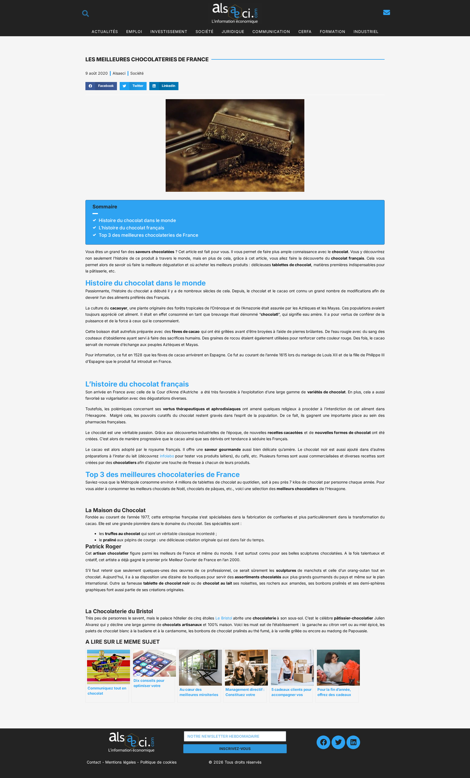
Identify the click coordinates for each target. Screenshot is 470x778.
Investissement (168, 31)
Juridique (233, 31)
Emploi (134, 31)
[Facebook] (323, 742)
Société (205, 31)
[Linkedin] (353, 742)
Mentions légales (120, 762)
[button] (101, 86)
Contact (94, 762)
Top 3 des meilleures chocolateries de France (148, 235)
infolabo (167, 456)
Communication (271, 31)
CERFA (305, 31)
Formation (332, 31)
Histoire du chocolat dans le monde (137, 220)
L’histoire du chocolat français (131, 227)
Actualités (105, 31)
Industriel (366, 31)
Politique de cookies (158, 762)
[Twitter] (338, 742)
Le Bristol (223, 618)
